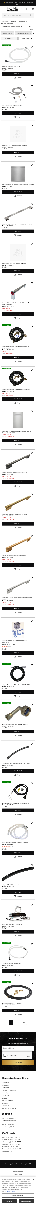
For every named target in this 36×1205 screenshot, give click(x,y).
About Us (5, 1103)
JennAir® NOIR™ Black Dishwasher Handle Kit (14, 145)
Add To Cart (18, 73)
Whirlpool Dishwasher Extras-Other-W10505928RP (16, 685)
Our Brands (5, 1095)
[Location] (21, 9)
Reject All (9, 1201)
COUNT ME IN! (18, 1062)
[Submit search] (31, 15)
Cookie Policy (10, 1191)
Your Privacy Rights (18, 1195)
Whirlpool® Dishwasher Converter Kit (12, 924)
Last (23, 1022)
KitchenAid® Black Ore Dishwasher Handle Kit (14, 472)
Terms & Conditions (18, 1171)
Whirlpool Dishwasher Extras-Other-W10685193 (15, 724)
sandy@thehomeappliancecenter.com (18, 1127)
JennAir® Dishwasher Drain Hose (11, 66)
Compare (19, 77)
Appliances (13, 21)
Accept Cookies (26, 1201)
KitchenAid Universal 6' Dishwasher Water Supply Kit (16, 389)
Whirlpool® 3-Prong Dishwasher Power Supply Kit (15, 803)
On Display (5, 1085)
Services (4, 1098)
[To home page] (12, 9)
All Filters (10, 38)
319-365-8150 (11, 1124)
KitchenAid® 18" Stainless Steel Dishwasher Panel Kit (16, 431)
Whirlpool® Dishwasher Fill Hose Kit (11, 1003)
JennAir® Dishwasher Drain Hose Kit (12, 106)
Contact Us (5, 1106)
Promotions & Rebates (9, 1090)
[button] (3, 9)
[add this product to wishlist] (31, 46)
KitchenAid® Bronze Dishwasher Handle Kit (14, 555)
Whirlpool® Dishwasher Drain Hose (11, 963)
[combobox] (26, 38)
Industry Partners (7, 1100)
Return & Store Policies (9, 1108)
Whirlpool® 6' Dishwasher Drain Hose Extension (15, 842)
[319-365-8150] (27, 9)
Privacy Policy (18, 1174)
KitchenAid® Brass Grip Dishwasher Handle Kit (14, 514)
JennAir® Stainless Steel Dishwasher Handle (14, 263)
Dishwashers (22, 21)
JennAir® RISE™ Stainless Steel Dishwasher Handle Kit (17, 224)
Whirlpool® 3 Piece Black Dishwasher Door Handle (16, 763)
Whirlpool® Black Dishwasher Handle (12, 885)
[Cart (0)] (32, 9)
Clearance (5, 1088)
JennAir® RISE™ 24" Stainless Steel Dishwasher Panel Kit (18, 184)
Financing (5, 1093)
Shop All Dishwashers (7, 23)
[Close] (33, 1179)
